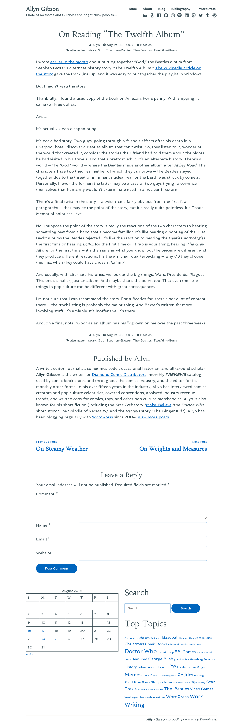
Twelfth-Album (165, 50)
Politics (185, 675)
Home (132, 9)
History (131, 667)
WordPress (207, 9)
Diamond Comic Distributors (119, 374)
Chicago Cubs (203, 638)
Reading (199, 675)
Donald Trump (166, 652)
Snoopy (201, 682)
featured (140, 659)
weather (159, 697)
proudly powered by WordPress (192, 719)
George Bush (160, 659)
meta (146, 675)
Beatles (145, 45)
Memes (133, 675)
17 (43, 631)
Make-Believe (158, 405)
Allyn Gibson (42, 9)
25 (56, 639)
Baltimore (156, 638)
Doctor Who (141, 651)
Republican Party (137, 682)
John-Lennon (147, 667)
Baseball (170, 637)
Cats (191, 638)
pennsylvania (169, 675)
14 (96, 622)
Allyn (96, 45)
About (147, 9)
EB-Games (185, 651)
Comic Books (156, 644)
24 (43, 639)
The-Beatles (142, 50)
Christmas (134, 644)
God (101, 50)
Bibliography (180, 9)
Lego (161, 667)
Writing (134, 705)
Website (43, 553)
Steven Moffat (155, 689)
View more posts (153, 417)
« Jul (29, 654)
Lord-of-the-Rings (191, 667)
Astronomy (130, 638)
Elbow (200, 652)
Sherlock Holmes (163, 682)
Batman (183, 638)
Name (43, 525)
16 (29, 631)
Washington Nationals (138, 697)
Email (43, 539)
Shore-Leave (183, 682)
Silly (194, 682)
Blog (161, 9)
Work (196, 696)
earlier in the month (69, 62)
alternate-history (83, 50)
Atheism (143, 638)
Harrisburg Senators (202, 659)
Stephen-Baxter (118, 50)
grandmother (181, 659)
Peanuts (156, 675)
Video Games (201, 689)
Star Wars (141, 689)
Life (171, 666)
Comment (47, 494)
